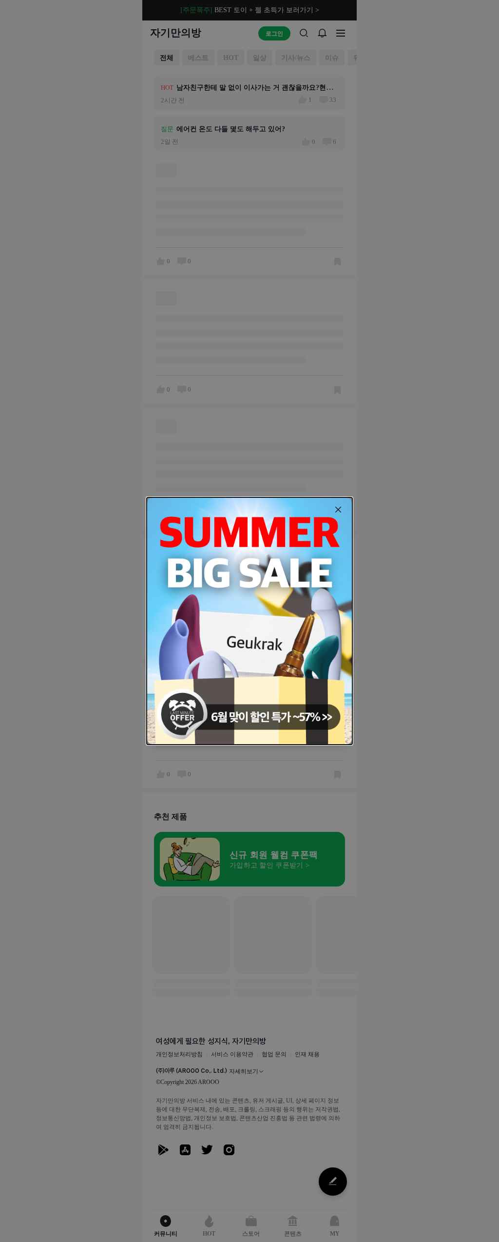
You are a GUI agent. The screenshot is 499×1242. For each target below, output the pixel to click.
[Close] (338, 509)
